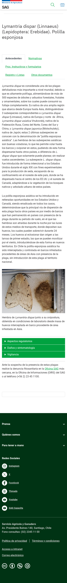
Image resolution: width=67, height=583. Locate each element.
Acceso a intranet (12, 549)
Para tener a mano (13, 445)
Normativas (35, 58)
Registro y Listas (14, 74)
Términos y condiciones (46, 540)
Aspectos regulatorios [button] (19, 341)
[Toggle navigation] (53, 5)
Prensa (6, 424)
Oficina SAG (52, 368)
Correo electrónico (13, 555)
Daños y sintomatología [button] (21, 347)
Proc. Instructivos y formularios (23, 66)
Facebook (14, 482)
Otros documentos (41, 74)
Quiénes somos (11, 434)
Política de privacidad (14, 540)
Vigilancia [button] (13, 354)
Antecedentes (13, 58)
